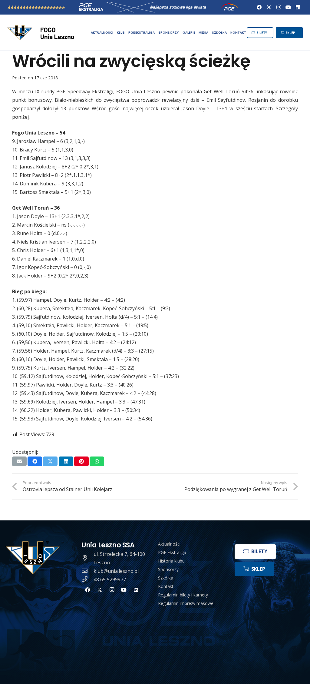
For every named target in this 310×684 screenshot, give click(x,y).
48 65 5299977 (110, 579)
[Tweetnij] (50, 461)
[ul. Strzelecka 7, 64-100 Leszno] (87, 558)
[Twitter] (269, 7)
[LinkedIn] (298, 7)
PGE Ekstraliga (172, 552)
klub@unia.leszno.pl (116, 571)
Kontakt (165, 586)
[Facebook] (259, 7)
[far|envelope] (87, 571)
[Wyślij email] (19, 461)
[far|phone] (87, 579)
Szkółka (165, 578)
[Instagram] (278, 7)
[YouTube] (288, 7)
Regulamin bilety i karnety (183, 595)
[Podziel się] (35, 461)
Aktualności (169, 544)
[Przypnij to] (81, 461)
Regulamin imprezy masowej (186, 603)
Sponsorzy (168, 569)
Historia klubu (171, 561)
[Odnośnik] (41, 32)
